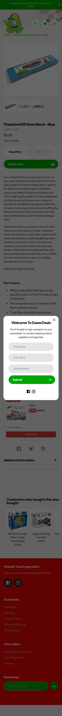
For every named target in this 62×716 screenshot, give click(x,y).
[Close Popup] (54, 320)
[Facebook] (28, 391)
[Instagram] (33, 391)
